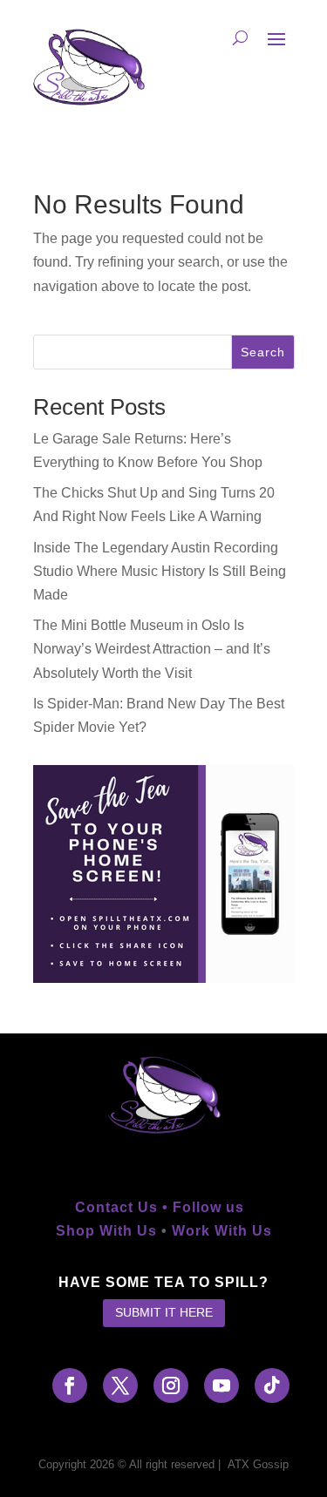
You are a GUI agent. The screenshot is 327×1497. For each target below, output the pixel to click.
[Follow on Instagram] (170, 1385)
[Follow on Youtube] (221, 1385)
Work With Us (222, 1230)
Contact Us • (124, 1207)
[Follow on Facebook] (69, 1385)
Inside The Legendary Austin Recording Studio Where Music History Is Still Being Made (159, 571)
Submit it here (164, 1312)
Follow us (213, 1207)
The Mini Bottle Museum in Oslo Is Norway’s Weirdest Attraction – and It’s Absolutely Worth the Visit (151, 649)
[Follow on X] (120, 1385)
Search (263, 352)
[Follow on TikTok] (272, 1385)
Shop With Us (106, 1230)
